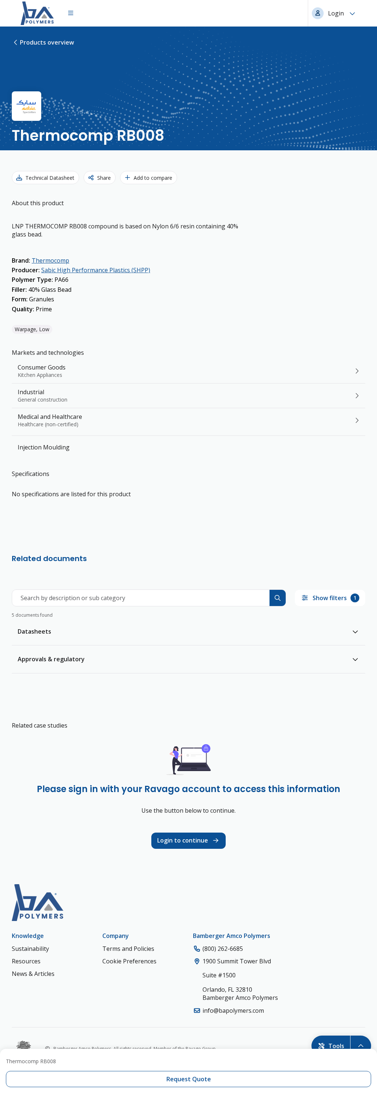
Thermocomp (50, 260)
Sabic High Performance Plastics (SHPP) (95, 270)
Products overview (47, 42)
